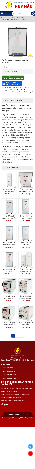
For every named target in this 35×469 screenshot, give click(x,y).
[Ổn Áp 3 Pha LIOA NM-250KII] (26, 233)
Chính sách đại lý (8, 368)
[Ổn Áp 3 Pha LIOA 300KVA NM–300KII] (9, 233)
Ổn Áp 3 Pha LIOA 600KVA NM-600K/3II (26, 190)
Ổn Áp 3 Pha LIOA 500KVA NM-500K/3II (9, 217)
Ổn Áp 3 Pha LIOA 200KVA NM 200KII (9, 270)
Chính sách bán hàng (9, 378)
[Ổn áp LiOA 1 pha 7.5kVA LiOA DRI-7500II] (26, 287)
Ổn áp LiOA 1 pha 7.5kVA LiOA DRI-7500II (25, 297)
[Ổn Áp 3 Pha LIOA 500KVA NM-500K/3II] (9, 207)
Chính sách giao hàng (9, 371)
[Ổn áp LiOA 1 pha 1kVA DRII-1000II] (26, 313)
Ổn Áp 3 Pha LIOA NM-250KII (26, 244)
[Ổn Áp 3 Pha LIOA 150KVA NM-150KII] (26, 260)
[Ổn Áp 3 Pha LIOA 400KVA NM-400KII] (26, 207)
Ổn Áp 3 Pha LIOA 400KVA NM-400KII (26, 217)
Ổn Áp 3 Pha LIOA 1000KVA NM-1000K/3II (9, 190)
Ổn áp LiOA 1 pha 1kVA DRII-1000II (25, 324)
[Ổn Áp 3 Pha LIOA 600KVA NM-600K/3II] (26, 180)
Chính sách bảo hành (9, 374)
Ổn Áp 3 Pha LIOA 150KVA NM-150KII (26, 270)
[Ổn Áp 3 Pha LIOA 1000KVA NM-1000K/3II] (9, 180)
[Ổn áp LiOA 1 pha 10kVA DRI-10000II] (9, 313)
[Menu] (2, 13)
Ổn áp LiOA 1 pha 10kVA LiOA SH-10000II (9, 297)
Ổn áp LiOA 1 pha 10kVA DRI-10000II (9, 324)
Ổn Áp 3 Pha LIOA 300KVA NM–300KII (9, 244)
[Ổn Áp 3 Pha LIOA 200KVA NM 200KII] (9, 260)
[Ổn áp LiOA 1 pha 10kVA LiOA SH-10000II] (9, 287)
